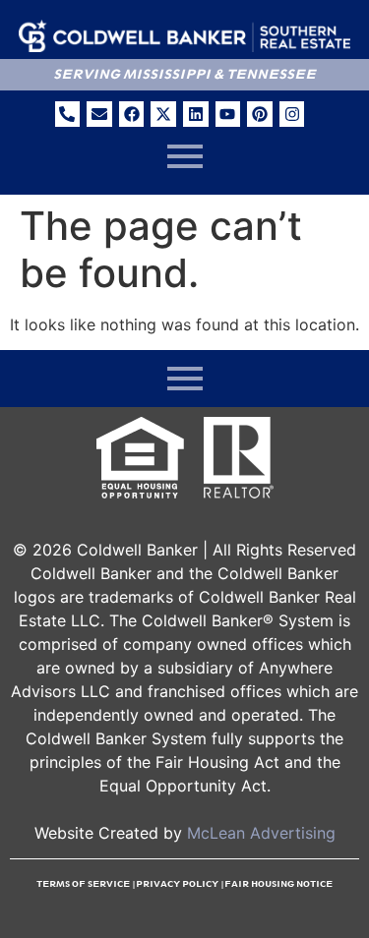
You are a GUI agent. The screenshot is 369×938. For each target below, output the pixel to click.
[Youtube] (228, 114)
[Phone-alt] (68, 114)
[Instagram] (292, 114)
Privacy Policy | (180, 884)
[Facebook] (132, 114)
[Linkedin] (196, 114)
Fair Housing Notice (278, 884)
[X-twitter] (163, 114)
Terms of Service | (86, 884)
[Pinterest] (260, 114)
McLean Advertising (261, 833)
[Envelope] (99, 114)
